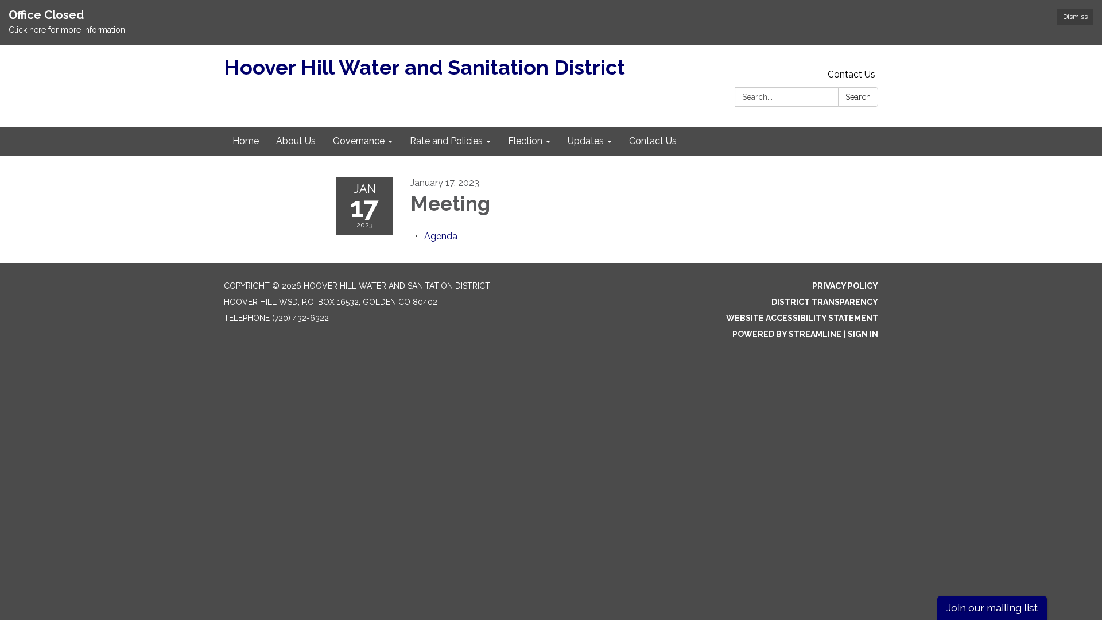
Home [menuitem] (245, 140)
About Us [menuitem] (296, 140)
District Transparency (824, 302)
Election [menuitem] (525, 140)
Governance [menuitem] (359, 140)
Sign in (863, 334)
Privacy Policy (845, 285)
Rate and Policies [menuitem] (446, 140)
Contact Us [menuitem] (653, 140)
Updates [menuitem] (586, 140)
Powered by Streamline (786, 334)
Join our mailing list (992, 608)
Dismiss (1075, 17)
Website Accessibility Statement (802, 318)
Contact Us (851, 74)
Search (858, 97)
